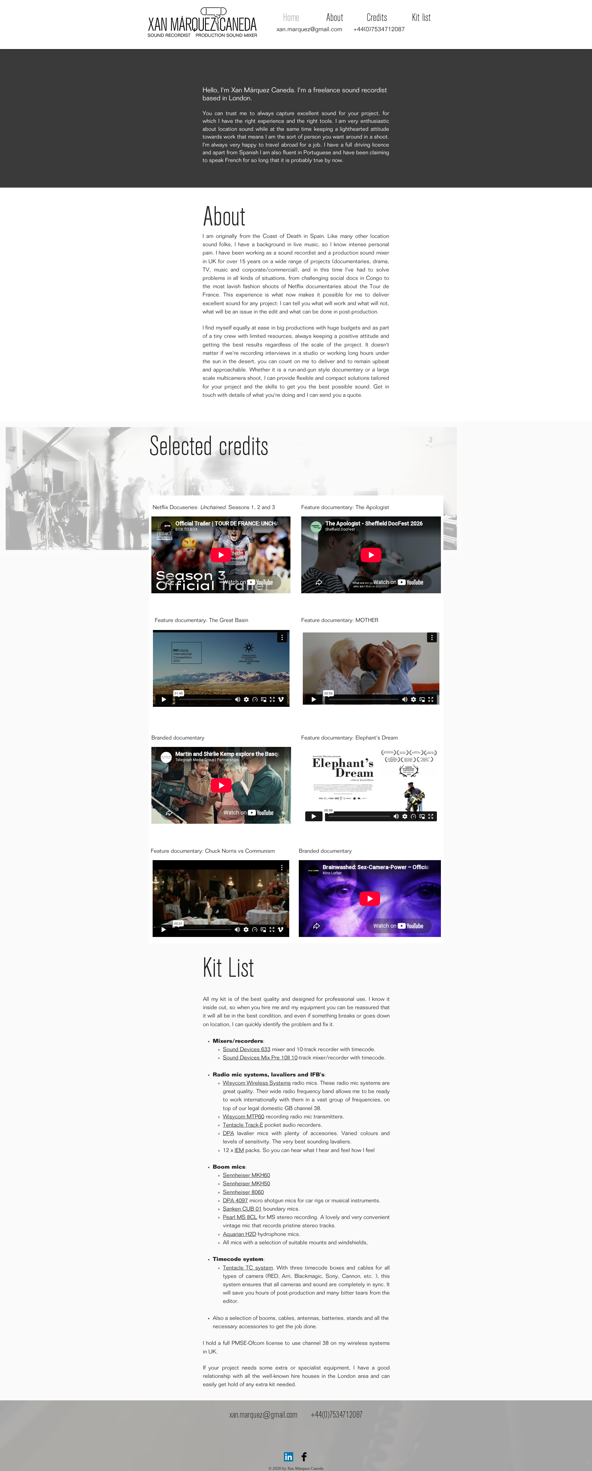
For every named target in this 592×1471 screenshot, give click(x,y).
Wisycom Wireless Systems (257, 1083)
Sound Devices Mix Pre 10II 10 (260, 1057)
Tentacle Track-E (243, 1125)
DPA (228, 1133)
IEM (239, 1150)
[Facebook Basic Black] (304, 1456)
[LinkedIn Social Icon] (288, 1456)
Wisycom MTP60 (243, 1116)
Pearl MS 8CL (240, 1217)
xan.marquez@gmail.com (309, 29)
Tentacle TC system (248, 1268)
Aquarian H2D (239, 1234)
